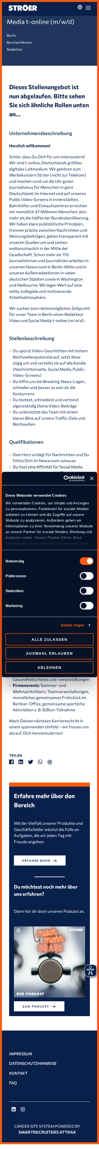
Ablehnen (49, 667)
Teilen (15, 755)
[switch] (86, 576)
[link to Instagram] (22, 1110)
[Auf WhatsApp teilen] (42, 762)
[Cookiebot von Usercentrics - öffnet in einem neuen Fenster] (64, 478)
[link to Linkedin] (13, 1110)
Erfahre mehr (36, 860)
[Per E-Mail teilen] (52, 762)
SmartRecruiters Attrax (47, 1132)
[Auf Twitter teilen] (33, 762)
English (80, 16)
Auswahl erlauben (49, 653)
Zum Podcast (35, 1006)
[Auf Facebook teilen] (14, 762)
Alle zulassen (49, 639)
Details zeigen (72, 625)
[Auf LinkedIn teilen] (23, 762)
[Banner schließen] (91, 478)
